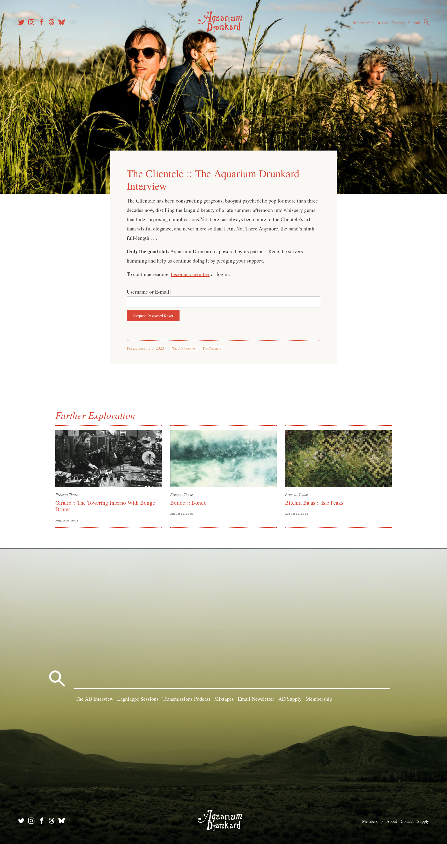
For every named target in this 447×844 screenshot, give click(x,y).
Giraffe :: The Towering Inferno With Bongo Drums (105, 506)
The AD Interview (184, 348)
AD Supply (290, 698)
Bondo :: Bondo (188, 502)
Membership (363, 22)
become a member (190, 274)
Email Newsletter (256, 698)
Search (426, 22)
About (382, 22)
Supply (414, 22)
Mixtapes (224, 698)
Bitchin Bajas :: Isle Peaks (314, 502)
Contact (398, 22)
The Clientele (212, 348)
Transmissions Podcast (186, 698)
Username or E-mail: (149, 291)
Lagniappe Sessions (138, 698)
